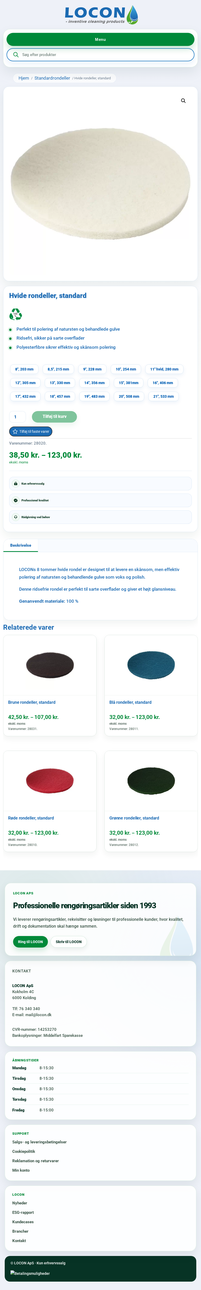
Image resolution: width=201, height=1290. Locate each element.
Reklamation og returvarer (35, 1161)
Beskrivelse (20, 545)
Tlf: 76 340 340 (26, 1008)
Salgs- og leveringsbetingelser (39, 1142)
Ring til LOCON (30, 942)
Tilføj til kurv (54, 416)
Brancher (20, 1231)
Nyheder (19, 1203)
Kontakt (19, 1240)
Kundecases (23, 1222)
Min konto (21, 1170)
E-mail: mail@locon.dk (32, 1014)
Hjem (24, 78)
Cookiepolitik (23, 1151)
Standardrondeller (52, 78)
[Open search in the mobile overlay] (100, 54)
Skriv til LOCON (69, 942)
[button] (183, 101)
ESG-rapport (23, 1212)
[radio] (24, 369)
